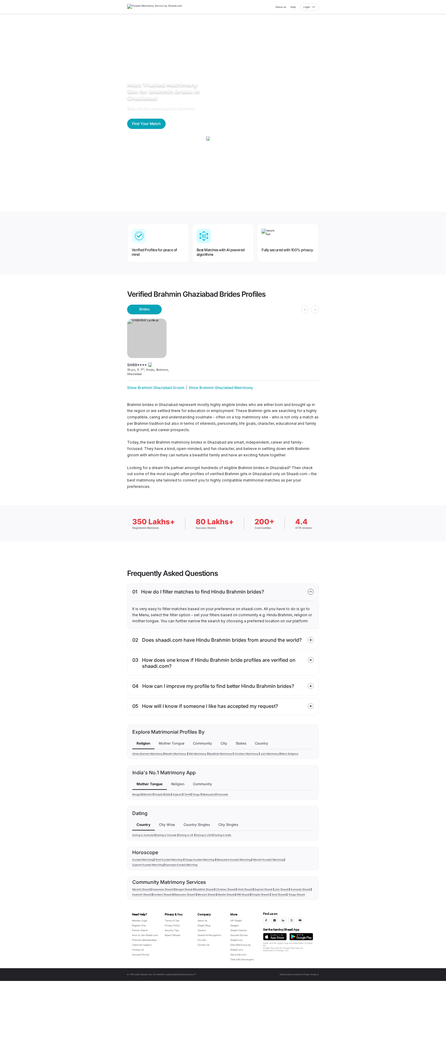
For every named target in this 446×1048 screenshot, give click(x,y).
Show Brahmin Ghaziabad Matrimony (221, 387)
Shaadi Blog (204, 925)
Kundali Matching (142, 859)
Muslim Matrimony (175, 753)
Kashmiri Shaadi (141, 894)
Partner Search (140, 930)
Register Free (139, 925)
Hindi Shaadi (245, 889)
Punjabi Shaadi (260, 894)
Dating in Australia (143, 835)
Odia (168, 794)
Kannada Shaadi (300, 889)
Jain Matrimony (270, 753)
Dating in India (222, 835)
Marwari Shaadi (206, 894)
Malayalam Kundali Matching (233, 859)
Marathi (147, 794)
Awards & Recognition (209, 935)
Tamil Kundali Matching (169, 859)
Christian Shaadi (225, 889)
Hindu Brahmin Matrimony (147, 753)
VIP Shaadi (236, 920)
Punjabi (158, 794)
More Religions (289, 753)
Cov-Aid (202, 940)
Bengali (136, 794)
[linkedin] (283, 920)
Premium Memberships (144, 940)
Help (293, 6)
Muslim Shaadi (226, 894)
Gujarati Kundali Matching (147, 864)
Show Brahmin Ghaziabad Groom (155, 387)
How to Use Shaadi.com (145, 935)
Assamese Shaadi (162, 889)
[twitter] (292, 920)
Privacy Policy (172, 925)
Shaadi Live (236, 940)
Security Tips (172, 930)
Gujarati (177, 794)
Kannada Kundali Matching (181, 864)
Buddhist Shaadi (204, 889)
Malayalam (208, 794)
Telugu (196, 794)
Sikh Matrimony (197, 753)
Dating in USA (204, 835)
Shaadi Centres (238, 930)
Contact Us (138, 949)
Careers (202, 930)
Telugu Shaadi (296, 894)
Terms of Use (172, 920)
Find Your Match (146, 123)
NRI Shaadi (243, 894)
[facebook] (266, 920)
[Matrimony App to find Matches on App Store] (275, 936)
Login (306, 6)
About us (280, 6)
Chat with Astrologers (242, 959)
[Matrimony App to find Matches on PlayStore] (301, 936)
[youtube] (300, 920)
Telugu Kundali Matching (199, 859)
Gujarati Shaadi (263, 889)
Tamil (187, 794)
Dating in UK (186, 835)
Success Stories (140, 954)
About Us (202, 920)
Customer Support (142, 945)
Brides (144, 309)
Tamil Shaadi (278, 894)
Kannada (222, 794)
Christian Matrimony (246, 753)
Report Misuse (172, 935)
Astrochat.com (238, 954)
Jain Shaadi (282, 889)
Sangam (234, 925)
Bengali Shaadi (184, 889)
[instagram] (275, 920)
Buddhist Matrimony (220, 753)
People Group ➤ (311, 974)
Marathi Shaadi (141, 889)
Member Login (139, 920)
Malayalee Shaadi (184, 894)
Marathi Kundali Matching (268, 859)
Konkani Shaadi (162, 894)
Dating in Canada (166, 835)
